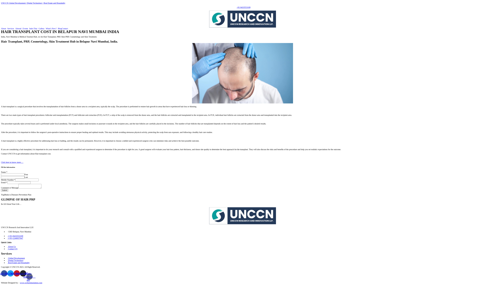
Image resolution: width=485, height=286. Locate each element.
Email (4, 182)
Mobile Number (8, 180)
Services (10, 29)
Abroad (18, 29)
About (3, 29)
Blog (60, 29)
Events (25, 29)
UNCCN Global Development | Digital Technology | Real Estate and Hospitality (33, 3)
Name (4, 172)
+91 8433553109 (243, 7)
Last (26, 177)
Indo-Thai (33, 29)
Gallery (41, 29)
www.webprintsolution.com (31, 283)
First (26, 174)
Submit (4, 190)
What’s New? (51, 29)
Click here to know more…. (12, 162)
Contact (65, 29)
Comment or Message (9, 188)
